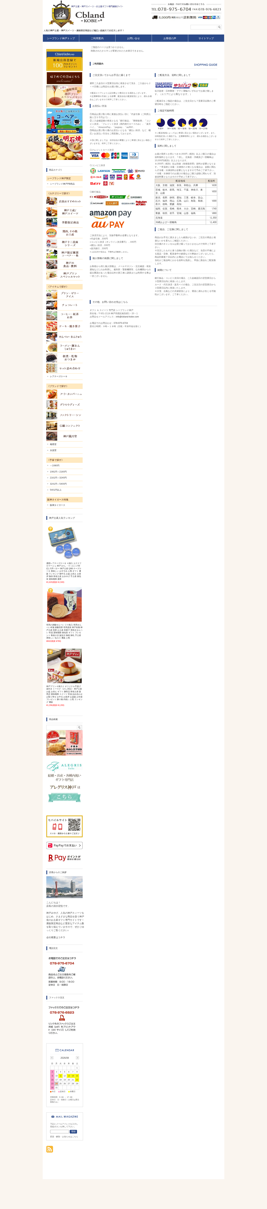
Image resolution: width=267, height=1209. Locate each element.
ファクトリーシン (64, 415)
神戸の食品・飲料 (64, 264)
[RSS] (49, 1150)
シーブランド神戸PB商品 (62, 184)
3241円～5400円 (58, 484)
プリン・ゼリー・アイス (64, 294)
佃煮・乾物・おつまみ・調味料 (64, 357)
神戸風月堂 (64, 436)
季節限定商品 (64, 222)
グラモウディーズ (64, 404)
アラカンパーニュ (64, 394)
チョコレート (64, 305)
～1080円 (54, 465)
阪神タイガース (57, 505)
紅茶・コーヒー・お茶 (64, 315)
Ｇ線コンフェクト (64, 425)
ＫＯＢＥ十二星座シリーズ (64, 243)
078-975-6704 (121, 323)
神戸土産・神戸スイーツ (64, 211)
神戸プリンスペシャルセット (64, 275)
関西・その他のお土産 (64, 232)
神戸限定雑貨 (64, 253)
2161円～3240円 (58, 477)
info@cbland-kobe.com (127, 316)
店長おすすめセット (64, 201)
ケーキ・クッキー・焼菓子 (64, 326)
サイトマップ (206, 38)
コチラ (61, 937)
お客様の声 (169, 38)
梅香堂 (53, 444)
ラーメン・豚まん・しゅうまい (64, 347)
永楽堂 (53, 450)
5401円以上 (56, 490)
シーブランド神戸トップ (61, 38)
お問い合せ (133, 38)
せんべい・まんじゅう (64, 336)
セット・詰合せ (64, 368)
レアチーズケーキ (58, 376)
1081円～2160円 (58, 471)
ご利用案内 (97, 38)
